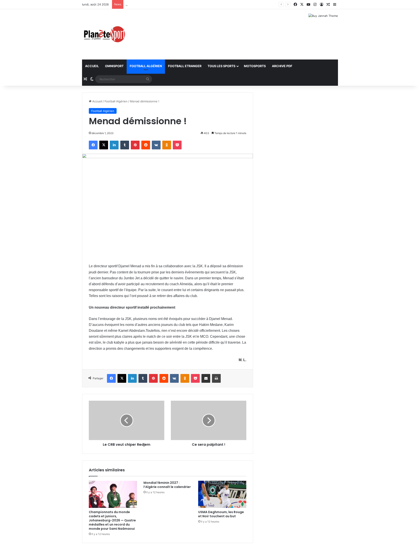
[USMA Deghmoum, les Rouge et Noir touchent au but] (222, 494)
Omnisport (114, 66)
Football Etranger (184, 66)
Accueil (92, 66)
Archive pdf (282, 66)
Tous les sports (221, 66)
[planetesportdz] (104, 34)
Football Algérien (146, 66)
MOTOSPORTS (255, 66)
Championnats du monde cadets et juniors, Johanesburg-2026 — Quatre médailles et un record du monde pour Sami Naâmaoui (112, 520)
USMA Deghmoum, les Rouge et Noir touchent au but (221, 514)
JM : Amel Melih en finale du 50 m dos (152, 4)
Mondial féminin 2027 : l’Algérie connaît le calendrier (167, 485)
